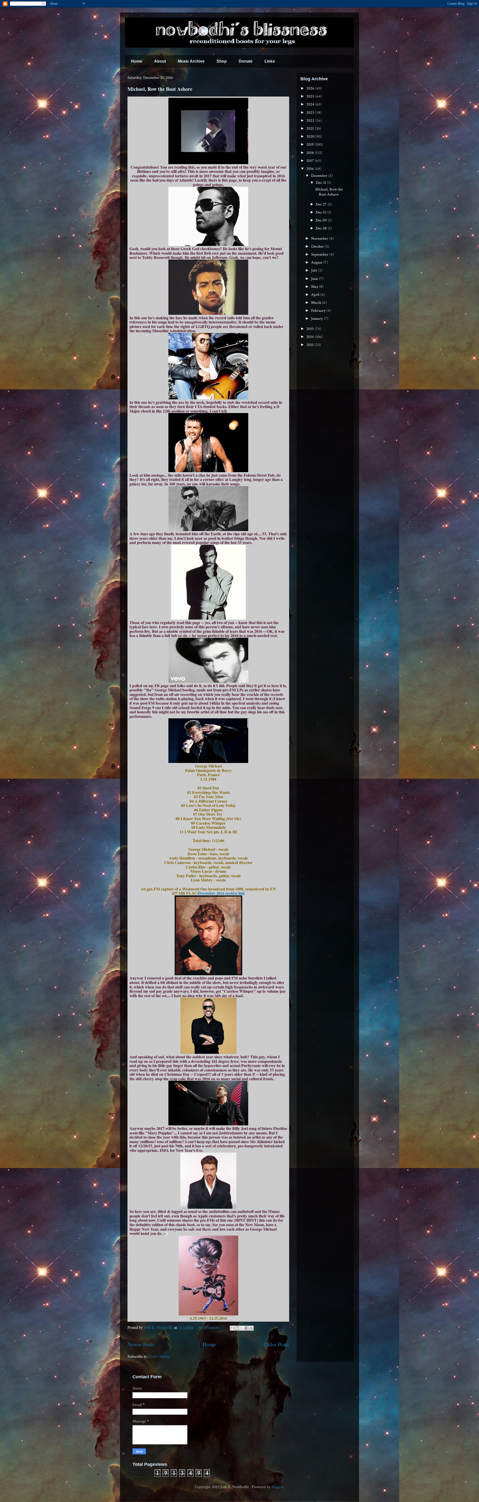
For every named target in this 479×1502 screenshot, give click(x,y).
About (160, 61)
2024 (310, 104)
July (314, 270)
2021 (310, 128)
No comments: (210, 1327)
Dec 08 (322, 228)
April (315, 294)
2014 (310, 336)
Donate (245, 61)
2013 (310, 344)
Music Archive (191, 61)
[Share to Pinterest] (251, 1328)
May (315, 286)
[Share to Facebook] (246, 1328)
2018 (310, 152)
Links (269, 61)
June (315, 278)
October (318, 246)
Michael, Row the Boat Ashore (159, 89)
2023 (310, 112)
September (320, 254)
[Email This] (232, 1328)
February (318, 310)
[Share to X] (241, 1328)
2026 (310, 88)
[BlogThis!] (237, 1328)
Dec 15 (321, 212)
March (316, 302)
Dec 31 (321, 182)
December (319, 175)
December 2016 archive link (221, 893)
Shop (222, 61)
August (317, 262)
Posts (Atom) (159, 1356)
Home (136, 61)
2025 (310, 96)
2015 (310, 328)
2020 (310, 136)
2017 (310, 160)
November (320, 238)
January (317, 318)
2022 (310, 120)
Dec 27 (322, 204)
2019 (310, 144)
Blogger (277, 1487)
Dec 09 (322, 220)
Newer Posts (141, 1344)
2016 (310, 168)
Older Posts (276, 1344)
